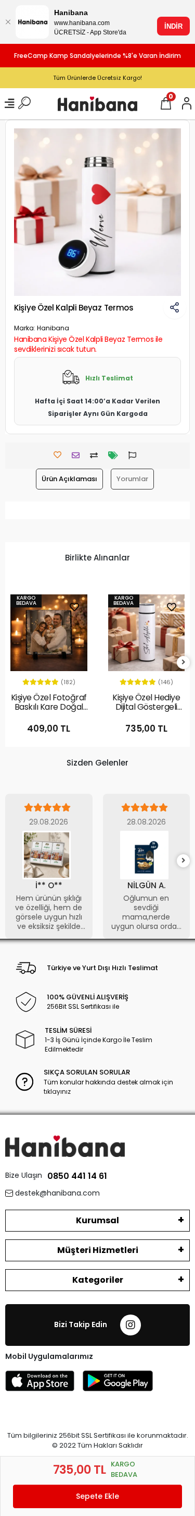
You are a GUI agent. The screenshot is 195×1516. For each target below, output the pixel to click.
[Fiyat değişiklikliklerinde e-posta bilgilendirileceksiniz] (116, 455)
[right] (183, 662)
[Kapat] (8, 22)
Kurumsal (97, 1220)
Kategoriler (97, 1280)
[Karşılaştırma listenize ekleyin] (96, 455)
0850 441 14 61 (77, 1176)
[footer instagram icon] (130, 1325)
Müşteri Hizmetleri (97, 1250)
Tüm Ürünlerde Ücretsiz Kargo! (97, 78)
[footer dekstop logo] (65, 1146)
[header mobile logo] (97, 104)
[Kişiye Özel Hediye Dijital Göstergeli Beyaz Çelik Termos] (146, 633)
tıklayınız (57, 1091)
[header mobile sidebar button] (9, 104)
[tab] (69, 479)
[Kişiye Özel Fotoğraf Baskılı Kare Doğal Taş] (48, 633)
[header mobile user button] (186, 104)
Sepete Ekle (97, 1496)
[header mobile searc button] (24, 104)
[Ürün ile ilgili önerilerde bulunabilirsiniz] (135, 455)
